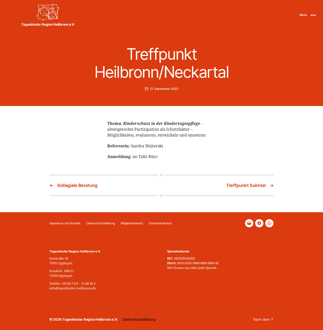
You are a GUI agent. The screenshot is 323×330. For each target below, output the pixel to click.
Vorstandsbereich (160, 223)
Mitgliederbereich (132, 223)
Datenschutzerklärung (100, 223)
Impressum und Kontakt (65, 223)
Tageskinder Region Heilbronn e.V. (90, 319)
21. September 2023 (164, 89)
